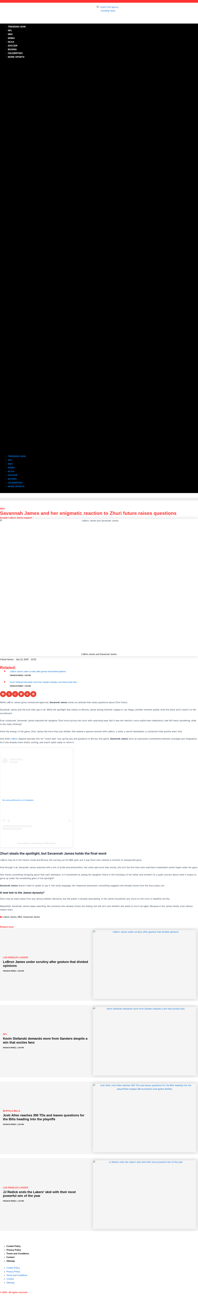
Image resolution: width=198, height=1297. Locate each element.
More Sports (16, 57)
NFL (10, 30)
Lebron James (9, 917)
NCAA (11, 42)
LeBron (14, 738)
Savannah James (31, 917)
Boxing (12, 49)
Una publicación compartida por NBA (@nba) (36, 843)
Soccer (12, 45)
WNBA (11, 38)
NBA (10, 34)
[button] (99, 258)
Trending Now (17, 26)
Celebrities (15, 53)
